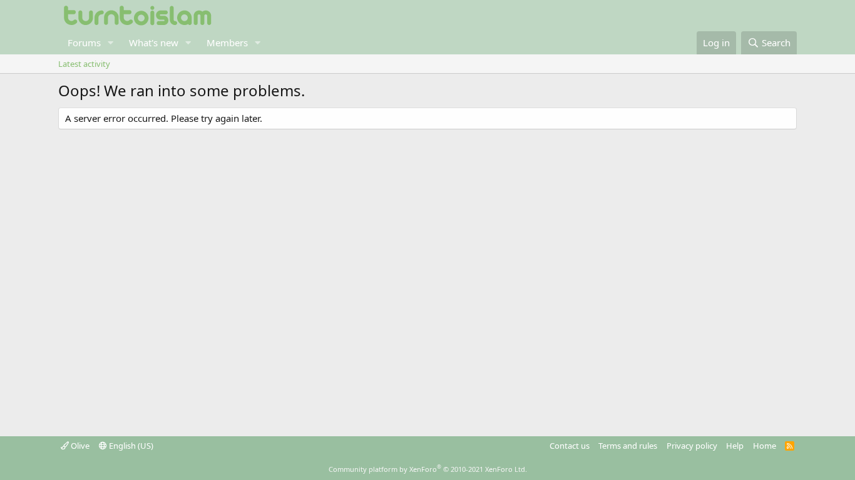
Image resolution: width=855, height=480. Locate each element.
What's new (153, 42)
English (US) (130, 445)
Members (227, 42)
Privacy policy (692, 445)
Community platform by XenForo (428, 469)
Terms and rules (627, 445)
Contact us (570, 445)
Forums (84, 42)
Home (764, 445)
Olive (79, 445)
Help (735, 445)
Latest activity (84, 63)
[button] (111, 42)
